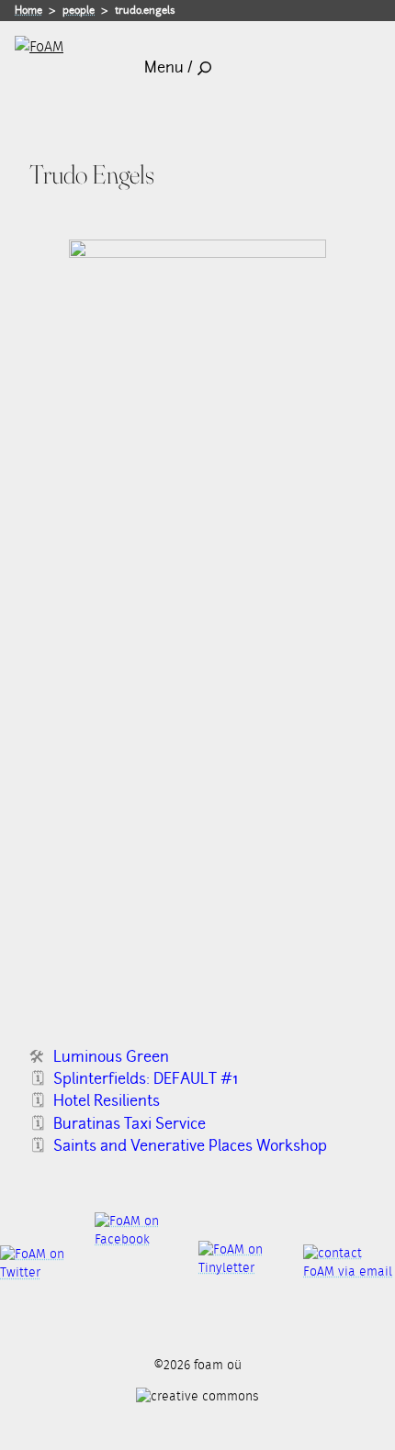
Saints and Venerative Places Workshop (190, 1145)
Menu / (168, 67)
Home (28, 10)
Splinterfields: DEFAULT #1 (145, 1078)
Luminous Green (111, 1056)
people (78, 10)
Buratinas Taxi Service (129, 1123)
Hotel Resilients (106, 1100)
